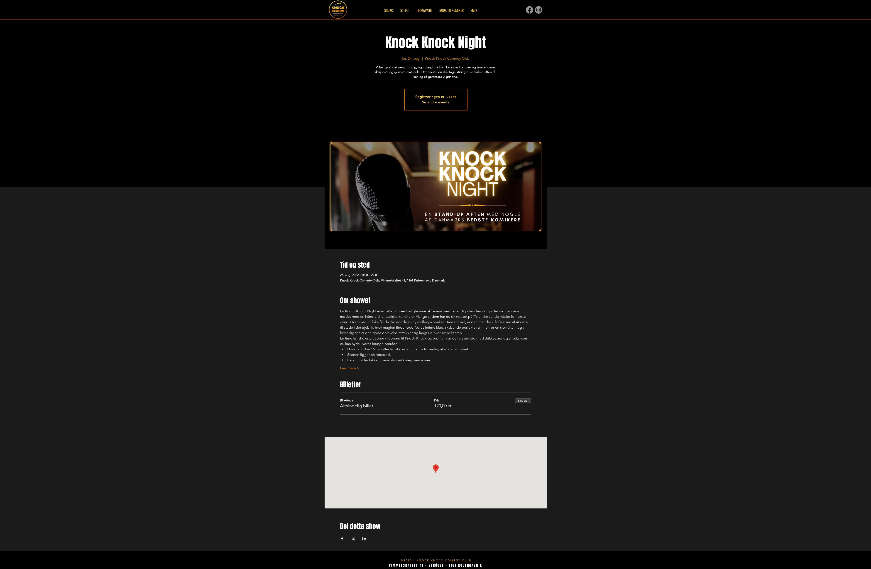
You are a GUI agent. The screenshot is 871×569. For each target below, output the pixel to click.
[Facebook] (529, 10)
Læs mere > (349, 368)
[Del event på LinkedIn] (364, 538)
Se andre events (435, 102)
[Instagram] (538, 10)
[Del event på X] (353, 538)
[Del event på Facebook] (342, 538)
